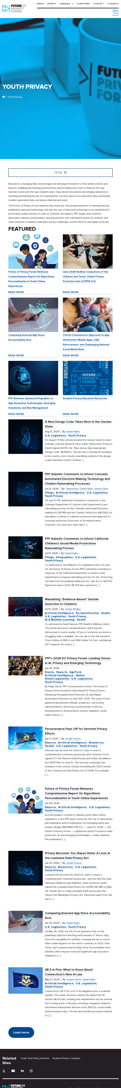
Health (105, 613)
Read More (16, 292)
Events (51, 4)
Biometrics (96, 742)
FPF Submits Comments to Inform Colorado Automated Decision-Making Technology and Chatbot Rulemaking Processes (77, 479)
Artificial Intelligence (70, 492)
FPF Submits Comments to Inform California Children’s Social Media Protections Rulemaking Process (76, 543)
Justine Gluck (101, 488)
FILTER (59, 172)
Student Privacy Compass (66, 1058)
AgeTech (75, 672)
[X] (3, 1071)
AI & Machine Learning (60, 619)
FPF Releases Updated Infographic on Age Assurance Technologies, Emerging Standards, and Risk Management (31, 403)
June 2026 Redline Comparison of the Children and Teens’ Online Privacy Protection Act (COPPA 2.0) (85, 276)
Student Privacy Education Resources (85, 398)
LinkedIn (22, 1070)
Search (114, 4)
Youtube (13, 1070)
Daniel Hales (73, 431)
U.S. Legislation (55, 435)
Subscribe (83, 4)
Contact (98, 4)
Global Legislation (57, 678)
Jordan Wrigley (73, 609)
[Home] (3, 97)
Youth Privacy (77, 435)
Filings (49, 492)
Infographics (64, 557)
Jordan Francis (73, 738)
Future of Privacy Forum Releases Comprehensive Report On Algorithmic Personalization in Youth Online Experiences (76, 793)
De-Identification (87, 613)
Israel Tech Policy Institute (35, 1058)
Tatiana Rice (72, 488)
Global (80, 675)
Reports (61, 672)
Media (40, 4)
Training (65, 4)
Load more (21, 1032)
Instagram (31, 1070)
